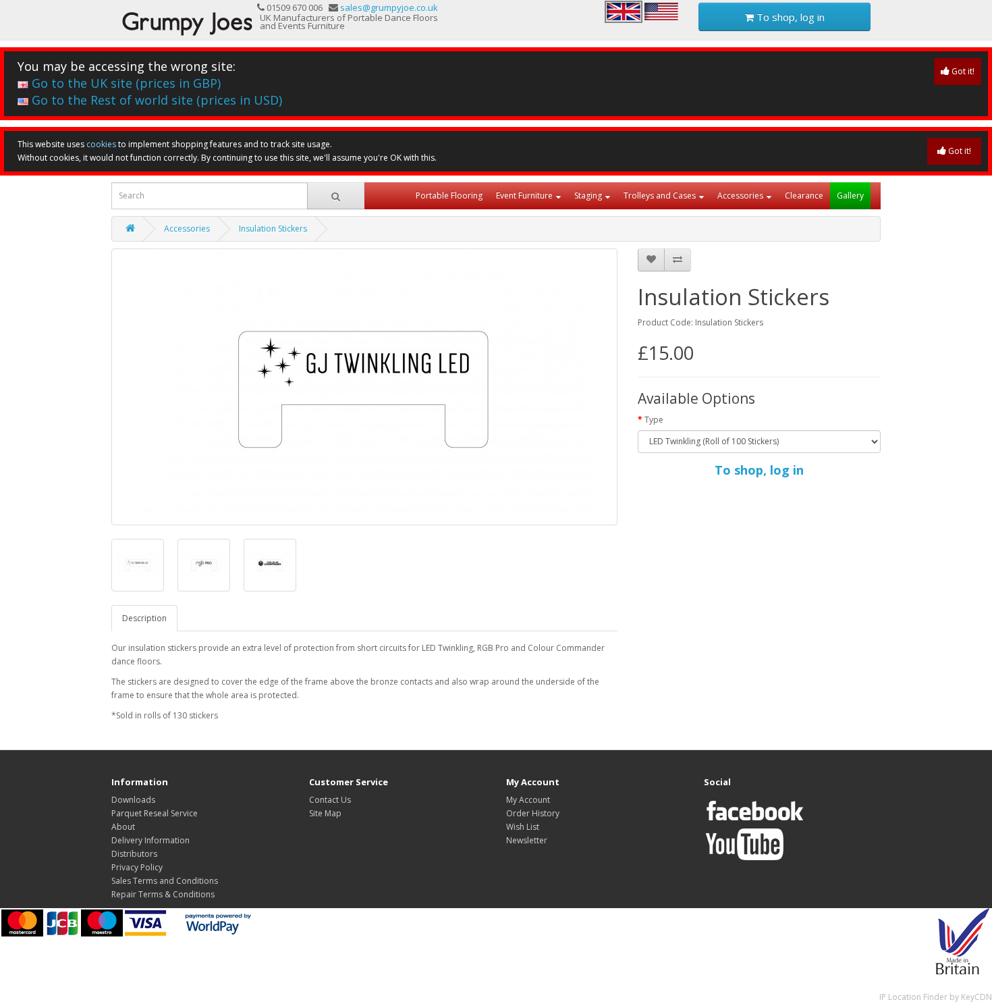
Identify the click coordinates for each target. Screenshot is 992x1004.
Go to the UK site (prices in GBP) (124, 83)
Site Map (325, 813)
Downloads (133, 799)
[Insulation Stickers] (364, 386)
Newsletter (526, 840)
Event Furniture (524, 195)
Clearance (804, 195)
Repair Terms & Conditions (163, 894)
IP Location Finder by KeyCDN (935, 997)
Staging (588, 195)
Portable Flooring (449, 195)
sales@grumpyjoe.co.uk (389, 7)
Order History (532, 813)
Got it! (961, 71)
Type (653, 419)
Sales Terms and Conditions (164, 881)
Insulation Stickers (273, 228)
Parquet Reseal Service (154, 813)
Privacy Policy (137, 867)
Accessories (740, 195)
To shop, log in (789, 17)
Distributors (134, 854)
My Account (528, 799)
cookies (101, 144)
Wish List (522, 827)
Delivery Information (150, 840)
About (123, 827)
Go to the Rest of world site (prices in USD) (155, 100)
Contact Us (330, 799)
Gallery (850, 195)
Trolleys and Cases (660, 195)
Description (144, 618)
